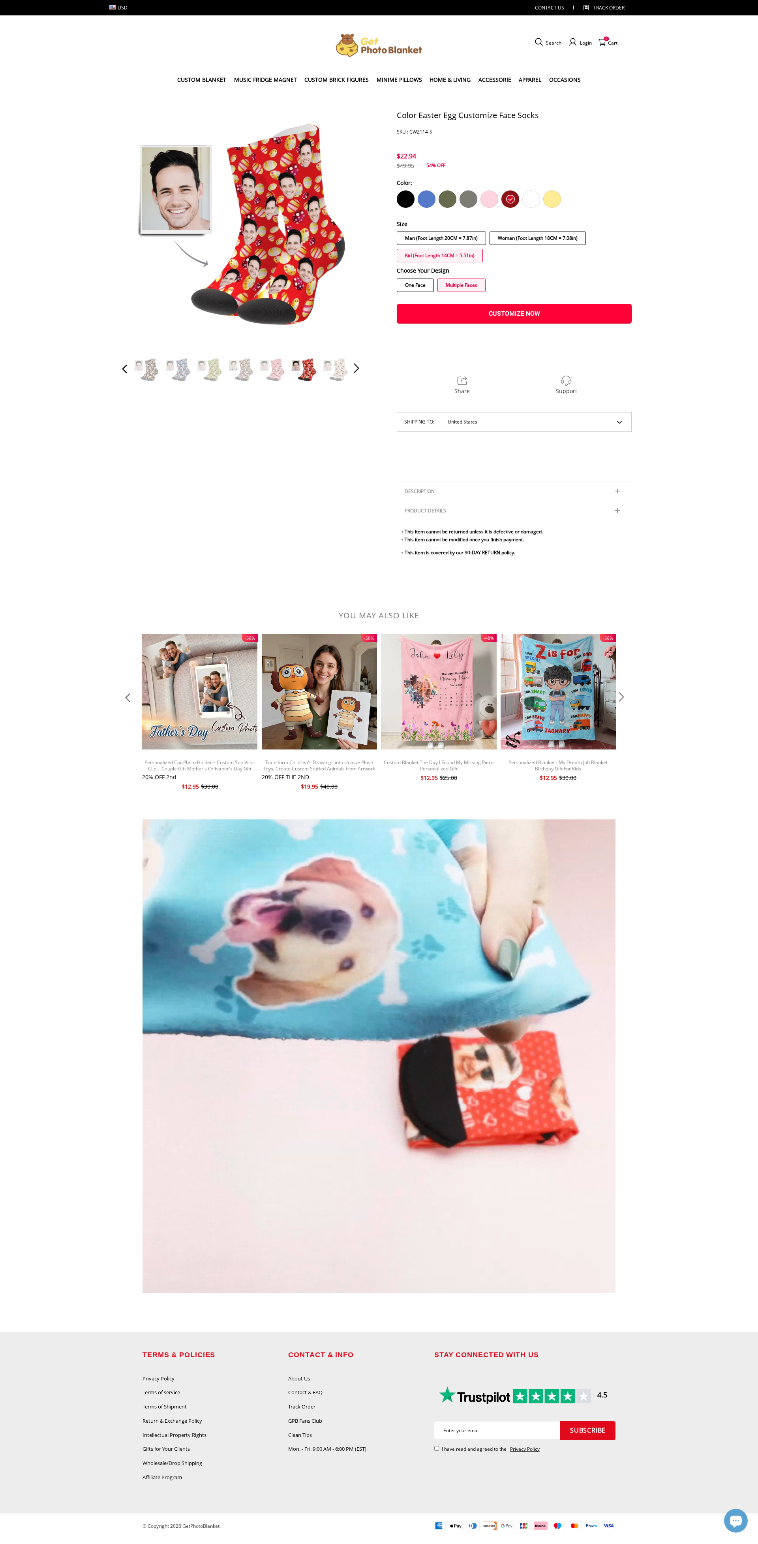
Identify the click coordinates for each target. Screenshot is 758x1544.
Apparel (530, 79)
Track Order (609, 7)
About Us (299, 1378)
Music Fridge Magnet (265, 79)
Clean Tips (300, 1435)
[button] (140, 229)
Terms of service (161, 1392)
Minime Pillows (399, 79)
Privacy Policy (158, 1378)
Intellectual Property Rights (174, 1435)
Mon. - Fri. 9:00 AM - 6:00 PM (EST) (327, 1448)
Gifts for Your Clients (166, 1448)
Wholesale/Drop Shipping (172, 1463)
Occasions (565, 79)
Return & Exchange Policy (172, 1420)
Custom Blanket (201, 79)
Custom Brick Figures (336, 79)
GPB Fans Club (305, 1420)
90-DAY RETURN (482, 552)
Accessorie (494, 79)
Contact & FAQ (305, 1392)
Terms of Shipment (165, 1406)
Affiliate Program (162, 1477)
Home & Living (450, 79)
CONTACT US (549, 7)
